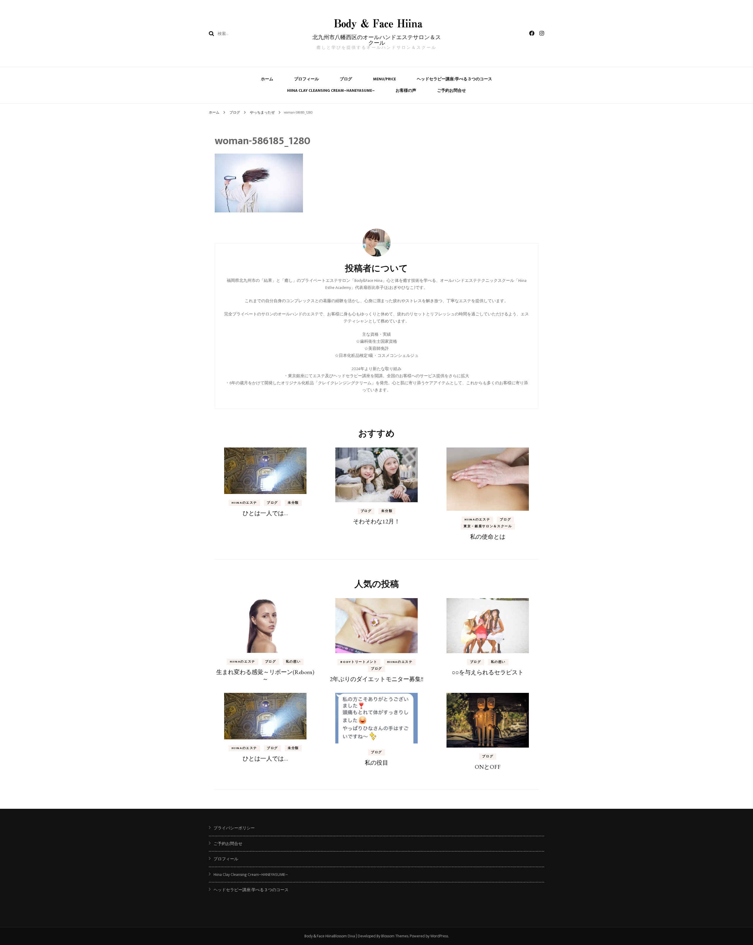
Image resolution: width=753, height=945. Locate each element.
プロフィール (306, 79)
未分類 (293, 502)
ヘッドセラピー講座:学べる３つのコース (454, 79)
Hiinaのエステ (244, 502)
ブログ (346, 79)
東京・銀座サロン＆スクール (488, 526)
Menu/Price (384, 79)
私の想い (293, 661)
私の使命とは (487, 536)
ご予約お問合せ (451, 90)
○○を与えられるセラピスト (488, 672)
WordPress (439, 936)
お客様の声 (406, 90)
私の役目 (376, 762)
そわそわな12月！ (376, 521)
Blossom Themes (394, 936)
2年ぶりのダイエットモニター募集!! (376, 679)
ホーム (267, 79)
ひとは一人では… (265, 513)
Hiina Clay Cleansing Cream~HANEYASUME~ (331, 90)
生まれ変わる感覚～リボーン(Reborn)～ (265, 675)
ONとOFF (488, 767)
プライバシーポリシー (234, 828)
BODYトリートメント (358, 662)
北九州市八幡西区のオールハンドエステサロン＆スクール (376, 40)
